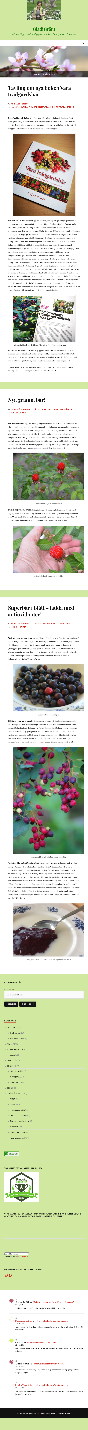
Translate (23, 1256)
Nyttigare (14, 1077)
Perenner (14, 1126)
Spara (12, 1055)
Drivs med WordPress (26, 1413)
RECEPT (41, 107)
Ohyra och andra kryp (19, 1121)
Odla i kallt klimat (28, 107)
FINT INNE (11, 1028)
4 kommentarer (19, 412)
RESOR (10, 1088)
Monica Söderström (20, 104)
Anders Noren (64, 1413)
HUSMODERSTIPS (15, 1049)
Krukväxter (15, 1033)
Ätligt (15, 107)
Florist (10, 1044)
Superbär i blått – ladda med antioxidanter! (41, 611)
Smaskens (14, 1082)
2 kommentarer (19, 627)
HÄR (21, 370)
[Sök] (81, 43)
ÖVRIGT (11, 1060)
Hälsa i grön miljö (17, 1110)
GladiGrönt (44, 29)
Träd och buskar (53, 107)
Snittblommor (16, 1038)
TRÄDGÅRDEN (68, 107)
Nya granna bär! (26, 399)
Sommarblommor (17, 1132)
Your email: (9, 990)
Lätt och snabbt (16, 1071)
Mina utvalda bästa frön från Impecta (52, 1321)
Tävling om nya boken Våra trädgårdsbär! (39, 91)
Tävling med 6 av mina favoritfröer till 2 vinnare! (53, 1302)
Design (13, 1104)
